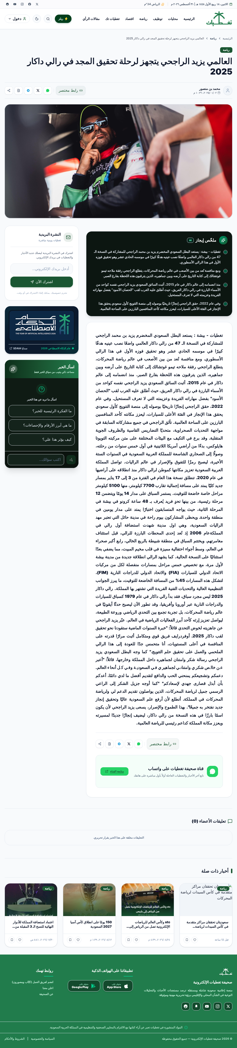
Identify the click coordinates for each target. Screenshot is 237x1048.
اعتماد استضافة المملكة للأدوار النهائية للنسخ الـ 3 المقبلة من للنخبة (33, 926)
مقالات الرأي (91, 19)
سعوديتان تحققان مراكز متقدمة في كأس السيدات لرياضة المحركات (207, 926)
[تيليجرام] (7, 4)
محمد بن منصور (209, 88)
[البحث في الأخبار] (48, 19)
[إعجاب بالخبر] (194, 940)
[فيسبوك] (29, 4)
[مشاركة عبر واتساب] (48, 90)
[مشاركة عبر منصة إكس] (38, 90)
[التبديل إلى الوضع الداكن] (37, 19)
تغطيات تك (112, 19)
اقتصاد (129, 19)
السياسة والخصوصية (43, 1038)
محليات (173, 19)
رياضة (143, 19)
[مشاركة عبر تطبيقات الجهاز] (9, 90)
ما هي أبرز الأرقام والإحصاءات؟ (47, 425)
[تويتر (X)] (37, 4)
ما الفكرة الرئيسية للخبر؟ (52, 411)
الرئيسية (189, 19)
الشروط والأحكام (15, 1038)
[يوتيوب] (15, 4)
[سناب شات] (196, 1006)
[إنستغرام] (22, 4)
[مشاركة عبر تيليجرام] (28, 90)
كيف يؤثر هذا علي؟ (57, 439)
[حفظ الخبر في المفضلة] (187, 940)
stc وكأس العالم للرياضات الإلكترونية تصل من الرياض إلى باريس (149, 926)
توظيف (157, 19)
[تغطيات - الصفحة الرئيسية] (219, 18)
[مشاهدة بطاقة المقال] (18, 90)
